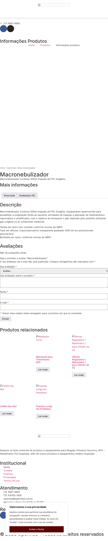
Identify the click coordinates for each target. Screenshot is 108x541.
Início (2, 168)
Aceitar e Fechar (36, 529)
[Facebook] (3, 28)
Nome (4, 292)
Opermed (11, 168)
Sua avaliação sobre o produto (17, 275)
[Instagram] (10, 28)
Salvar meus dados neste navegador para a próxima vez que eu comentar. (42, 313)
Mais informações (19, 185)
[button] (54, 18)
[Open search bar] (54, 20)
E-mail (4, 302)
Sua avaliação (8, 266)
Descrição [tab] (9, 195)
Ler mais (43, 369)
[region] (37, 518)
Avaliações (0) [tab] (27, 195)
